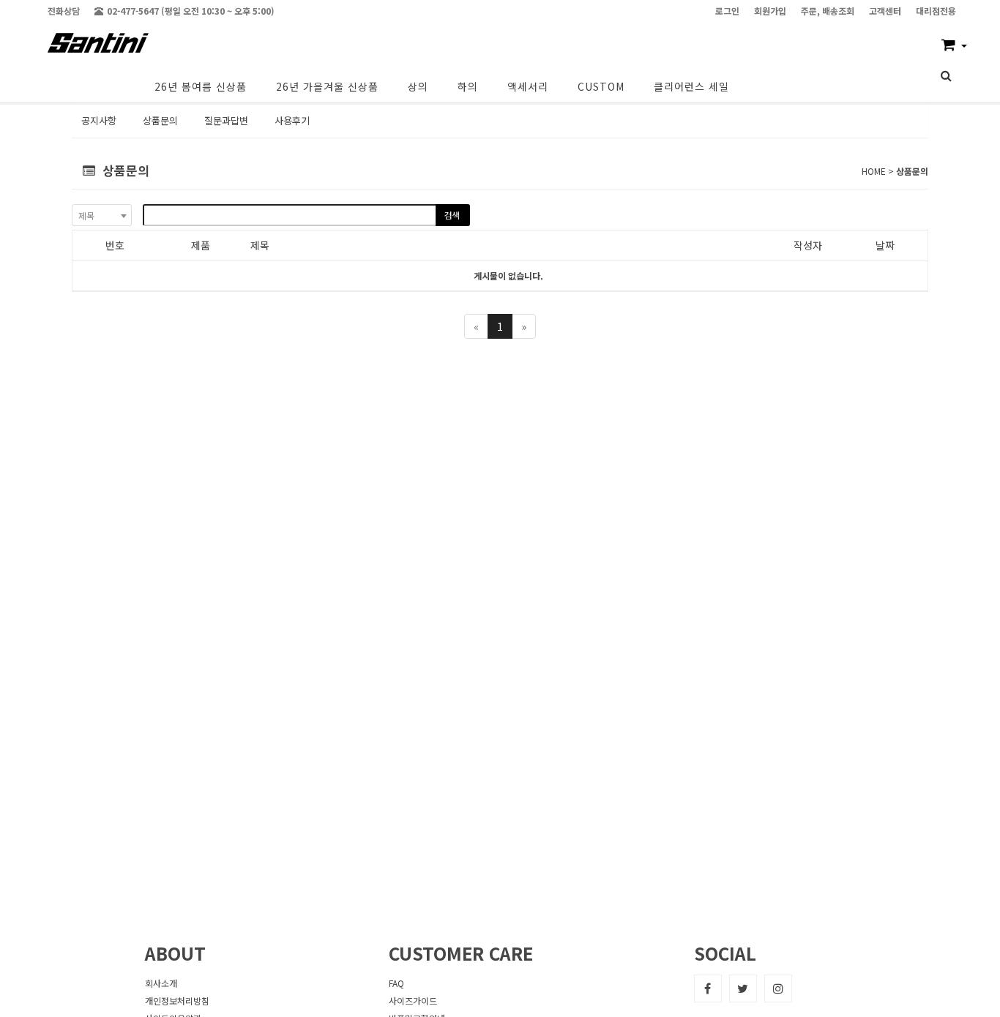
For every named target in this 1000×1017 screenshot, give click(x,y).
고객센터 (885, 10)
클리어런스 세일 (691, 86)
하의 (468, 86)
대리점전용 (936, 10)
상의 (418, 86)
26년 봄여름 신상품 (200, 86)
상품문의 (160, 120)
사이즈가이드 (413, 1000)
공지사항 (98, 120)
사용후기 (292, 120)
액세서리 (527, 86)
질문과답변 (226, 120)
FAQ (396, 983)
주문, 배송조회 (827, 10)
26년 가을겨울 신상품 (327, 86)
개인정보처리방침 (177, 1000)
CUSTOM (601, 86)
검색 (452, 215)
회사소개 (161, 983)
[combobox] (102, 215)
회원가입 (770, 10)
